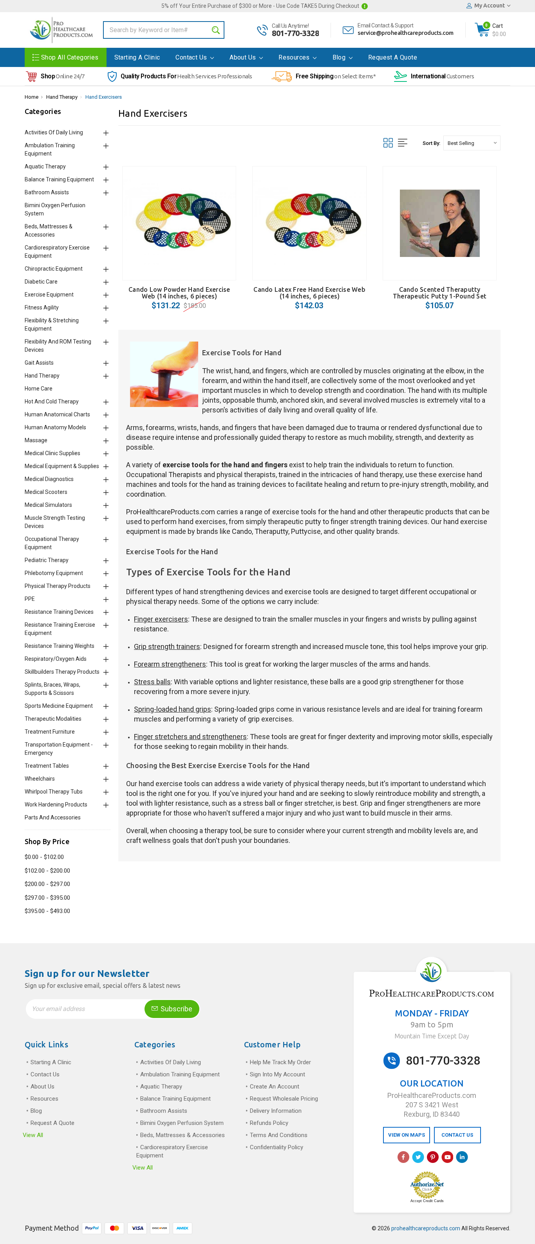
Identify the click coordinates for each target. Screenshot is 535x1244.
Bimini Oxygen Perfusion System (182, 1122)
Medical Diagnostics (49, 479)
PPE (30, 599)
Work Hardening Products (56, 804)
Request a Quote (392, 57)
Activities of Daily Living (54, 132)
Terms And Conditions (278, 1135)
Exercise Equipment (49, 294)
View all (33, 1135)
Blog (340, 57)
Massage (36, 440)
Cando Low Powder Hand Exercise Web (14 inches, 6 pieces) (179, 293)
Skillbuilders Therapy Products (62, 672)
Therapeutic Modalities (53, 719)
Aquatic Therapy (45, 166)
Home (31, 97)
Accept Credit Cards (427, 1201)
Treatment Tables (47, 766)
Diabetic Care (41, 281)
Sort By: (431, 143)
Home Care (38, 388)
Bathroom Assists (47, 192)
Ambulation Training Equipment (180, 1074)
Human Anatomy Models (55, 427)
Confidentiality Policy (276, 1147)
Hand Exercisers (103, 97)
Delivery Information (276, 1110)
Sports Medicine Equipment (59, 706)
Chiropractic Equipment (54, 269)
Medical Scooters (46, 492)
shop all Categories (70, 57)
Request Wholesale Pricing (284, 1098)
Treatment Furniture (50, 732)
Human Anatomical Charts (57, 414)
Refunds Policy (269, 1122)
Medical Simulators (48, 505)
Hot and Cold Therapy (52, 401)
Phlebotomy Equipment (54, 573)
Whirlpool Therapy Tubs (54, 791)
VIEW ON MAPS (406, 1135)
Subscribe (175, 1009)
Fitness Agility (42, 307)
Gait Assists (39, 363)
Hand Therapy (62, 97)
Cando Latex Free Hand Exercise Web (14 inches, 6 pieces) (309, 293)
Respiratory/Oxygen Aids (56, 659)
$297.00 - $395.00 (47, 897)
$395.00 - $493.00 (47, 911)
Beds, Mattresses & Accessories (182, 1135)
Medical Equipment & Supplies (62, 466)
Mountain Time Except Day (431, 1036)
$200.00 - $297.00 (47, 884)
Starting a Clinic (137, 57)
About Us (244, 57)
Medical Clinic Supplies (52, 453)
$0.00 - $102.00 (44, 857)
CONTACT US (457, 1135)
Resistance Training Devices (59, 612)
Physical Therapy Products (57, 586)
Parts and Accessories (53, 817)
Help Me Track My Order (280, 1062)
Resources (294, 57)
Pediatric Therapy (47, 560)
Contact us (191, 57)
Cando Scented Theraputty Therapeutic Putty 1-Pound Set (439, 293)
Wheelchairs (40, 779)
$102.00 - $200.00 (47, 870)
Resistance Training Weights (59, 646)
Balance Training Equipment (59, 179)
